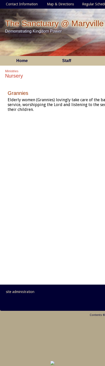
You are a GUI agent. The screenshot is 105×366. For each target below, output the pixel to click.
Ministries (11, 71)
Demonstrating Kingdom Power (33, 31)
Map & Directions (59, 4)
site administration (20, 292)
